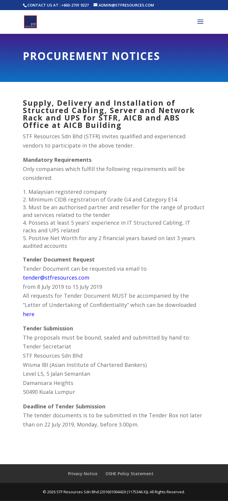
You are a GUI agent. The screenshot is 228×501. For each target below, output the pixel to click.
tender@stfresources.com (56, 277)
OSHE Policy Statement (129, 473)
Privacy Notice (82, 473)
